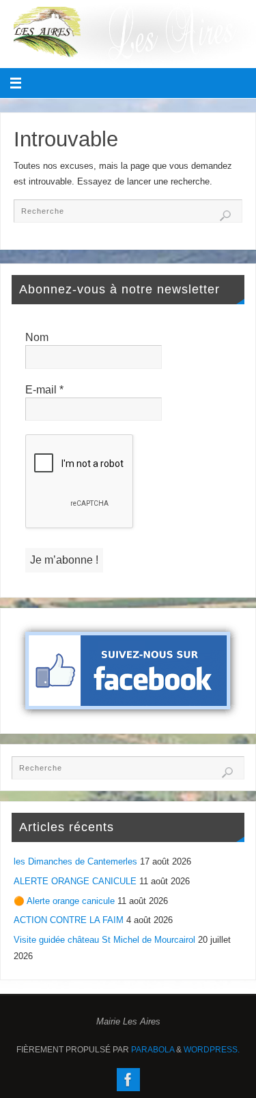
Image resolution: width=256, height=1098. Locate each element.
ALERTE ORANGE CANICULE (75, 881)
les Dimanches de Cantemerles (75, 862)
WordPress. (212, 1049)
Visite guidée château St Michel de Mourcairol (104, 940)
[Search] (225, 216)
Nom (36, 337)
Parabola (152, 1049)
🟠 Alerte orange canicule (64, 901)
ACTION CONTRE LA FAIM (69, 920)
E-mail (44, 389)
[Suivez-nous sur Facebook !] (128, 1079)
